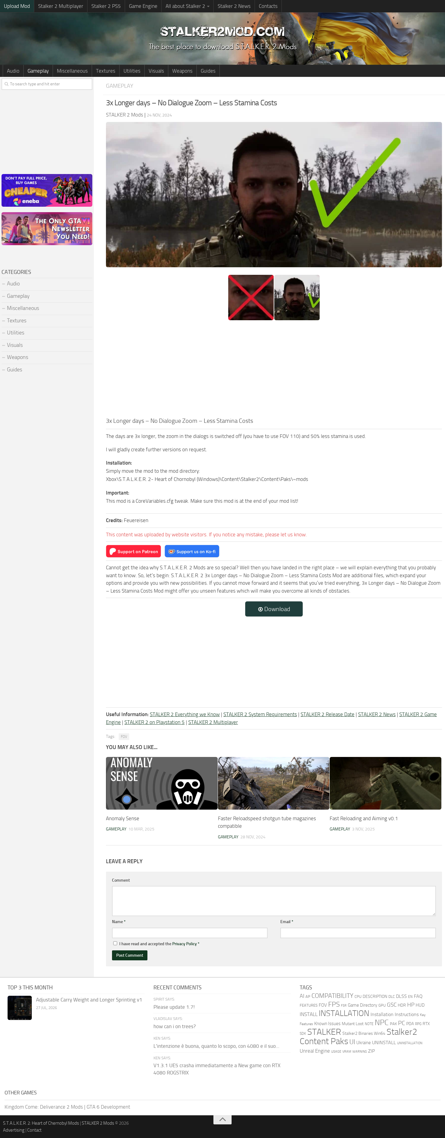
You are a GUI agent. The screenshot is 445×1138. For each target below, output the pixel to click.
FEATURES (309, 1005)
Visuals (156, 71)
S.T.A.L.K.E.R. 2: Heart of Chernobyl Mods (41, 1123)
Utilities (132, 71)
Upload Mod (17, 6)
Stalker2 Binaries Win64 (363, 1033)
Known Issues (327, 1023)
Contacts (268, 6)
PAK (393, 1023)
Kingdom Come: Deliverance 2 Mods (44, 1107)
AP (307, 996)
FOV (124, 737)
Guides (208, 71)
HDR (402, 1005)
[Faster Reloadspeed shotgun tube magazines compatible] (274, 783)
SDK (303, 1033)
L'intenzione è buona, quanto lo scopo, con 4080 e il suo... (216, 1046)
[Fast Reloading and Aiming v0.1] (385, 783)
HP (410, 1005)
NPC (382, 1022)
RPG (418, 1024)
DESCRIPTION (375, 996)
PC (401, 1023)
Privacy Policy (184, 943)
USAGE (336, 1051)
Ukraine (363, 1042)
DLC (391, 996)
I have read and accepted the (159, 943)
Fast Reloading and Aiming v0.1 (364, 818)
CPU (357, 996)
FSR (344, 1005)
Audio (13, 71)
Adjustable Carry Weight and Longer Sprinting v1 (89, 1000)
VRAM (346, 1052)
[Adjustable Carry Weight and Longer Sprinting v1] (20, 1008)
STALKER (324, 1032)
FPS (334, 1004)
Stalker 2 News (234, 6)
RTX (426, 1023)
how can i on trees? (174, 1026)
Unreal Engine (315, 1051)
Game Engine (143, 6)
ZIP (371, 1051)
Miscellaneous (72, 71)
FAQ (418, 996)
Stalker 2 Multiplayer (60, 6)
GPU (382, 1005)
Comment (121, 880)
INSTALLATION (344, 1013)
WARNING (359, 1051)
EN (410, 997)
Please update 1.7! (174, 1007)
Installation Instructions (395, 1014)
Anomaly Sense (122, 818)
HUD (420, 1005)
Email (286, 921)
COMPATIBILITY (332, 995)
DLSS (401, 996)
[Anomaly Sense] (162, 783)
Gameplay (38, 71)
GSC (392, 1004)
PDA (410, 1023)
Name (119, 921)
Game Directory (362, 1005)
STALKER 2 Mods (98, 1123)
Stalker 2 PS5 (106, 6)
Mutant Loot (353, 1023)
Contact (34, 1130)
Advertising (14, 1130)
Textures (105, 71)
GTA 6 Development (108, 1107)
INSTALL (309, 1014)
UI (352, 1042)
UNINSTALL (384, 1042)
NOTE (369, 1024)
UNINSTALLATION (409, 1043)
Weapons (182, 71)
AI (302, 996)
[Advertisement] (274, 370)
